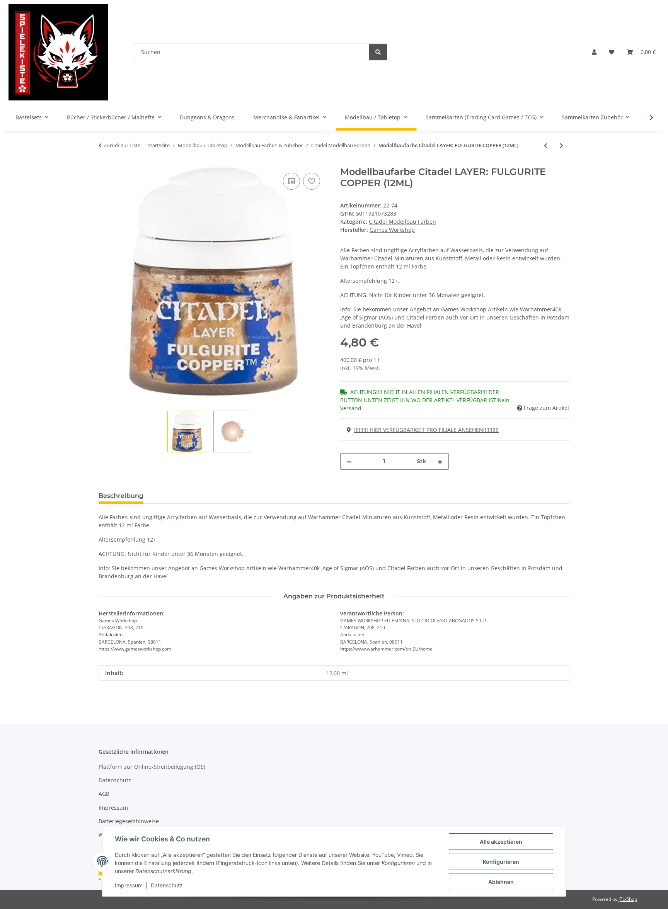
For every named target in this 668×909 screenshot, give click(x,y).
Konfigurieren (501, 861)
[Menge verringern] (349, 461)
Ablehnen (501, 881)
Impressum (129, 885)
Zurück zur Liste (122, 145)
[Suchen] (378, 52)
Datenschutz (167, 885)
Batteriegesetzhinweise (129, 821)
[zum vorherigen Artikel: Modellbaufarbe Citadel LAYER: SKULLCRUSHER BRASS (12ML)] (546, 145)
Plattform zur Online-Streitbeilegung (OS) (152, 766)
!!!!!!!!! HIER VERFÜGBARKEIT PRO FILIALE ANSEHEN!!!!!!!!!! (426, 429)
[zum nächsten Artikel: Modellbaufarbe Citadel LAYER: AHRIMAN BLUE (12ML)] (561, 145)
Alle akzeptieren (501, 841)
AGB (104, 793)
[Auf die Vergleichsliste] (291, 181)
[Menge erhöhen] (439, 461)
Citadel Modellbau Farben (402, 221)
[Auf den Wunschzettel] (311, 181)
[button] (594, 52)
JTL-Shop (628, 899)
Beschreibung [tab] (121, 496)
